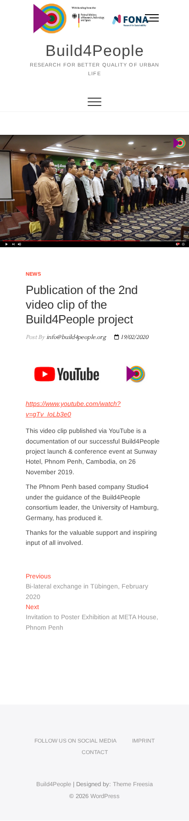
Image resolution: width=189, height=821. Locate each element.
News (33, 274)
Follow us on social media (75, 741)
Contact (95, 752)
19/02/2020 (133, 337)
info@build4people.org (75, 337)
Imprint (143, 741)
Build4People (94, 50)
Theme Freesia (133, 784)
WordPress (105, 796)
